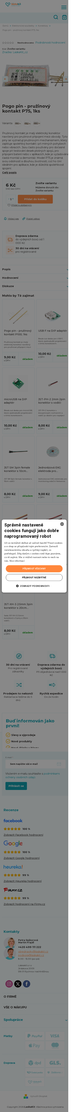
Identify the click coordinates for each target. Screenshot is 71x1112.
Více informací (17, 560)
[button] (34, 586)
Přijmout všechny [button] (34, 568)
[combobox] (62, 524)
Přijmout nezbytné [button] (34, 577)
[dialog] (34, 556)
